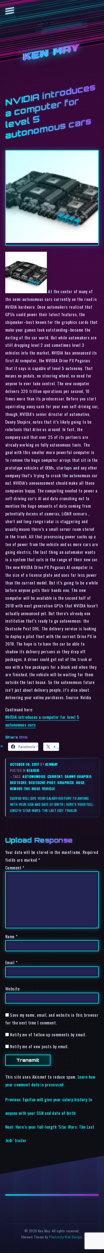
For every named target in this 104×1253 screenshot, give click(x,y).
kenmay (51, 764)
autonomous (33, 776)
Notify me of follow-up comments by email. (48, 1034)
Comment (14, 867)
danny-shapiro (78, 776)
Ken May (52, 52)
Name (11, 936)
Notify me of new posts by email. (39, 1046)
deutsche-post (42, 782)
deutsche (18, 782)
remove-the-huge (25, 788)
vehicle (48, 788)
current (55, 776)
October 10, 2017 (25, 764)
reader (33, 770)
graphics (65, 782)
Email (11, 962)
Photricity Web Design (65, 1236)
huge (80, 782)
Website (12, 988)
